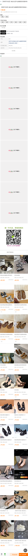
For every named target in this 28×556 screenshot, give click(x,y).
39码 (20, 22)
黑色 (3, 16)
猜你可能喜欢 (10, 252)
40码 (25, 22)
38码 (16, 22)
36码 (7, 22)
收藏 (5, 554)
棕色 (7, 16)
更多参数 (13, 50)
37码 (11, 22)
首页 (1, 554)
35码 (3, 22)
